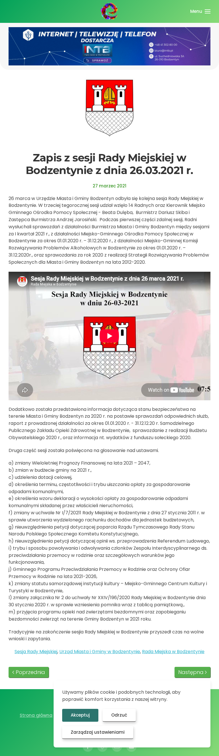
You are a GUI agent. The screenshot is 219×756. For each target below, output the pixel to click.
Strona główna (36, 715)
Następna (191, 672)
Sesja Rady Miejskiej (36, 651)
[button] (200, 11)
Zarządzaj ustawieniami (98, 732)
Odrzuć (119, 715)
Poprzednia (30, 672)
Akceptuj (80, 715)
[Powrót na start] (109, 11)
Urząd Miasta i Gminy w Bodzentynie (99, 651)
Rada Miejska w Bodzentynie (173, 651)
